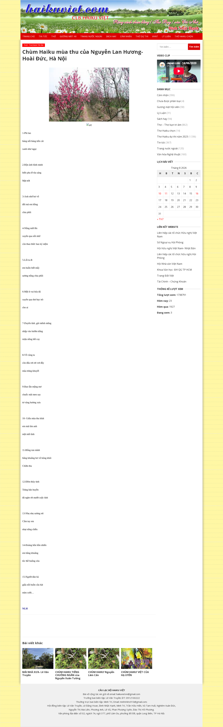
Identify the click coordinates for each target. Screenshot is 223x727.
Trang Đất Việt (165, 275)
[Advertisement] (89, 625)
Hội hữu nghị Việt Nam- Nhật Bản (176, 248)
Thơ (53, 36)
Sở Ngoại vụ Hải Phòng (170, 242)
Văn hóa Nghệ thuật (168, 154)
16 (197, 193)
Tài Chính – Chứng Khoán (171, 281)
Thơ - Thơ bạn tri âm (33, 45)
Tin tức (43, 36)
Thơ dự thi (142, 36)
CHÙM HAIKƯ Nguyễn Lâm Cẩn (101, 673)
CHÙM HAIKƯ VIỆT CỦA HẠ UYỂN (135, 673)
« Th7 (160, 219)
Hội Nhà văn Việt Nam (169, 263)
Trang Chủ (28, 36)
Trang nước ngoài (91, 36)
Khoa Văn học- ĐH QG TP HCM (174, 269)
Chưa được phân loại (169, 101)
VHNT (155, 36)
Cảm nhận (126, 36)
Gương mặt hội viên (168, 107)
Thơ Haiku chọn (184, 36)
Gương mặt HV (68, 36)
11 (166, 193)
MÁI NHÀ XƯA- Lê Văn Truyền (35, 673)
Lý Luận (166, 36)
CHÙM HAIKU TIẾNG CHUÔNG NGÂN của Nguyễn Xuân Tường (67, 675)
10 (159, 193)
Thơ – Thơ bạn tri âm (169, 124)
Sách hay (111, 36)
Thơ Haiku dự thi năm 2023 (172, 136)
